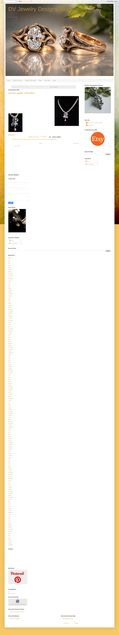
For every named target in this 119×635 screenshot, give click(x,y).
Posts (88, 161)
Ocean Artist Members (15, 618)
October (10, 277)
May (9, 263)
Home (8, 80)
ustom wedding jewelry (52, 139)
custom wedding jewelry (24, 139)
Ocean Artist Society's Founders (17, 611)
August (10, 258)
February (10, 269)
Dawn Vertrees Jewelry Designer (95, 122)
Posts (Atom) (17, 146)
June (9, 261)
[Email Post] (49, 136)
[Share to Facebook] (58, 137)
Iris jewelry (43, 139)
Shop (40, 80)
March (9, 267)
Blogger (76, 623)
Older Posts (76, 143)
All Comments (90, 164)
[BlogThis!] (55, 137)
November (10, 275)
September (10, 278)
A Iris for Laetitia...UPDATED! (21, 93)
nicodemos (66, 623)
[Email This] (53, 137)
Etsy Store (47, 80)
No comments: (44, 136)
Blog (54, 80)
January (10, 271)
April (9, 265)
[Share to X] (56, 137)
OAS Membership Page (67, 618)
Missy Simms (91, 125)
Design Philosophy (30, 80)
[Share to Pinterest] (60, 137)
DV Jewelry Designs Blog (39, 9)
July (9, 259)
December (10, 273)
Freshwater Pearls (34, 139)
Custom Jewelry (15, 139)
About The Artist (17, 80)
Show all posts (53, 87)
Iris (40, 139)
